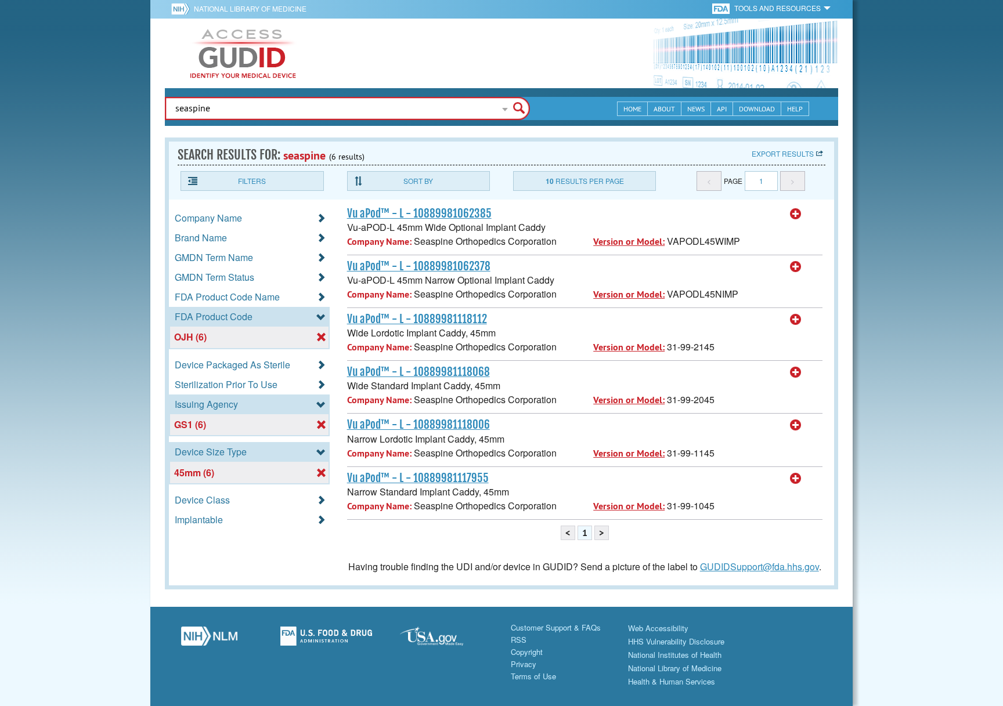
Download (757, 108)
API (722, 108)
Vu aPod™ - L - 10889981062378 (418, 266)
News (696, 108)
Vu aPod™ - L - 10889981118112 (417, 319)
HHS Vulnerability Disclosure (676, 641)
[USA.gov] (443, 639)
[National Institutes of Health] (182, 9)
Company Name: (379, 242)
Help (795, 108)
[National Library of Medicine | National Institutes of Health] (209, 639)
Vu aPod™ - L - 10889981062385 (419, 213)
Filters (252, 181)
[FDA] (721, 8)
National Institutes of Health (674, 654)
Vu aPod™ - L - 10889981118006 (418, 425)
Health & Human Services (671, 681)
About (664, 108)
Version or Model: (629, 242)
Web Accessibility (658, 627)
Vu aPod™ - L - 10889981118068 (418, 372)
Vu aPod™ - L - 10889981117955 (418, 478)
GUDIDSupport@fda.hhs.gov (759, 566)
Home (632, 108)
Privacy (523, 663)
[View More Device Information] (796, 214)
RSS (518, 639)
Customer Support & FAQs (556, 627)
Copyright (527, 651)
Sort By (418, 181)
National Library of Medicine (250, 8)
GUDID (243, 53)
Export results (783, 153)
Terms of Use (533, 676)
